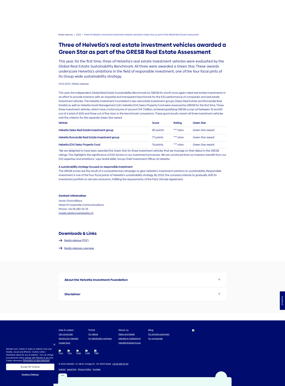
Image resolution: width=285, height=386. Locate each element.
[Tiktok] (96, 355)
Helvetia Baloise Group (129, 342)
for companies (155, 338)
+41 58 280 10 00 (120, 363)
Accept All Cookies (30, 367)
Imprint (62, 369)
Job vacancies (66, 334)
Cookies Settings (30, 374)
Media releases (65, 34)
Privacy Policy (84, 369)
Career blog (64, 342)
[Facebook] (61, 353)
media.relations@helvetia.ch (76, 213)
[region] (30, 362)
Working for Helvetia (68, 338)
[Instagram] (78, 353)
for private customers (158, 334)
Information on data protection (36, 360)
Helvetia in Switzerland (129, 338)
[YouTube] (70, 353)
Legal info (71, 369)
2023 (78, 34)
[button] (142, 280)
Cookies (96, 369)
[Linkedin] (87, 353)
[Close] (54, 344)
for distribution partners (100, 338)
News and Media (126, 334)
